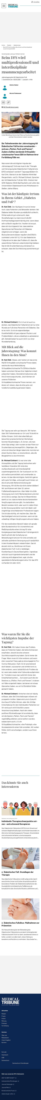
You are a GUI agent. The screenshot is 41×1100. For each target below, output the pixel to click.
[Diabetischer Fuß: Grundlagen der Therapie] (20, 858)
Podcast (4, 1023)
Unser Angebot (6, 1040)
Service (4, 1032)
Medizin (4, 1014)
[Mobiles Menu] (4, 6)
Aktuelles (5, 1010)
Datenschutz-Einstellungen (20, 1063)
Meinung (4, 1021)
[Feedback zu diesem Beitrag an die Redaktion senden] (8, 102)
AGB (3, 1057)
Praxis (3, 1016)
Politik (3, 1018)
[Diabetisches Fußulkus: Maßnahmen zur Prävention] (20, 909)
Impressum (5, 1055)
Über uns (4, 1035)
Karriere (4, 1042)
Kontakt (4, 1052)
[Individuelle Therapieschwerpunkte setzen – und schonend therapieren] (20, 804)
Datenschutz (5, 1060)
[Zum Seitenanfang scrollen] (37, 1096)
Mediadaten (5, 1037)
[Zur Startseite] (13, 6)
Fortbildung (5, 1026)
